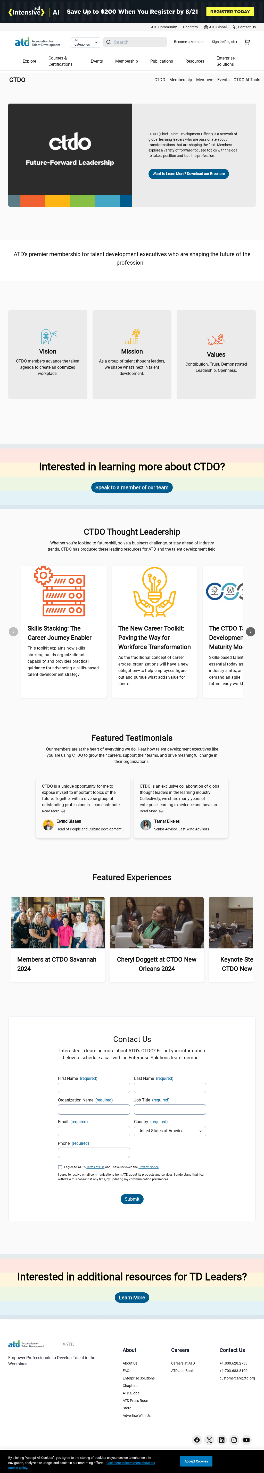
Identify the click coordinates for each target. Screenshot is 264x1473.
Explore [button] (29, 61)
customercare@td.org (237, 1378)
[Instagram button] (234, 1440)
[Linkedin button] (222, 1440)
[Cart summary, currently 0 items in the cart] (249, 42)
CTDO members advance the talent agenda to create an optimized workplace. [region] (47, 367)
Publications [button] (161, 61)
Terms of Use (95, 1167)
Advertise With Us (137, 1415)
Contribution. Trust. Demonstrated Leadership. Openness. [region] (216, 367)
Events (223, 79)
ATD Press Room (136, 1401)
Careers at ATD (183, 1363)
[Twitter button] (209, 1440)
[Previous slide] (13, 632)
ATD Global (131, 1393)
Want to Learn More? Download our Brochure (189, 174)
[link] (164, 27)
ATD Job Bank (182, 1371)
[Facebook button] (197, 1440)
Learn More (132, 1297)
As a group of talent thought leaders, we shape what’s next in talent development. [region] (132, 367)
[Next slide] (250, 632)
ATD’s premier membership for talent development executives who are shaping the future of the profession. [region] (132, 258)
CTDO (159, 79)
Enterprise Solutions (139, 1378)
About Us (130, 1363)
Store (127, 1408)
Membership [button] (126, 61)
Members (204, 79)
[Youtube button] (246, 1440)
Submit (132, 1199)
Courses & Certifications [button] (60, 61)
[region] (132, 1461)
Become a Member (189, 42)
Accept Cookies (196, 1461)
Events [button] (97, 61)
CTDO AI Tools (247, 79)
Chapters (130, 1386)
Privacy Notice (148, 1167)
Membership (180, 79)
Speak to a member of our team (132, 487)
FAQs (127, 1371)
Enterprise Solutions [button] (226, 61)
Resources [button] (194, 61)
